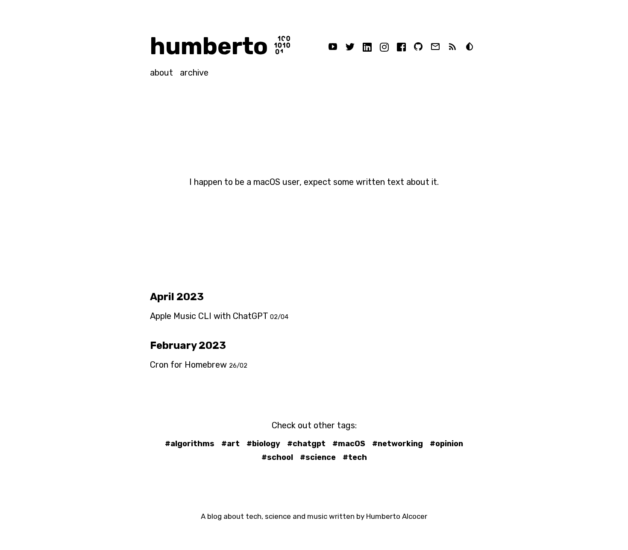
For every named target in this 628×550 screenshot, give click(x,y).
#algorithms (189, 443)
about (161, 72)
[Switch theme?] (469, 47)
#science (318, 457)
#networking (397, 443)
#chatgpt (306, 443)
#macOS (348, 443)
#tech (355, 457)
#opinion (446, 443)
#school (277, 457)
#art (230, 443)
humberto (209, 46)
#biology (263, 443)
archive (194, 72)
